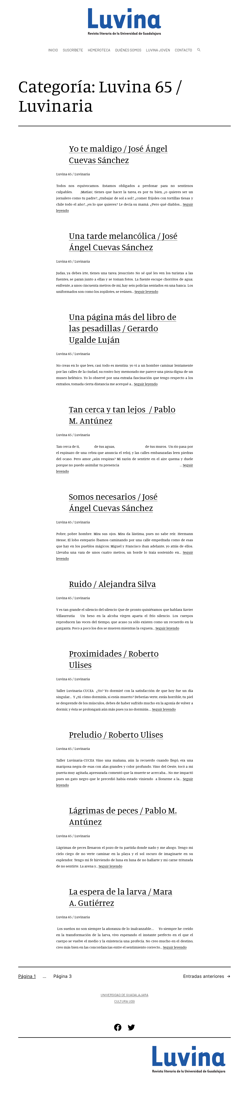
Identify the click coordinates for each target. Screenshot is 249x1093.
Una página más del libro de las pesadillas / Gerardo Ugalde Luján (122, 328)
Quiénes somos (128, 50)
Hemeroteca (99, 50)
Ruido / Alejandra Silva (112, 583)
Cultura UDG (124, 1001)
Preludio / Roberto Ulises (116, 734)
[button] (198, 50)
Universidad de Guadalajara (124, 995)
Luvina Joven (158, 50)
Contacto (183, 50)
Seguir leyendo (146, 291)
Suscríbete (73, 50)
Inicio (53, 50)
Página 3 (62, 976)
